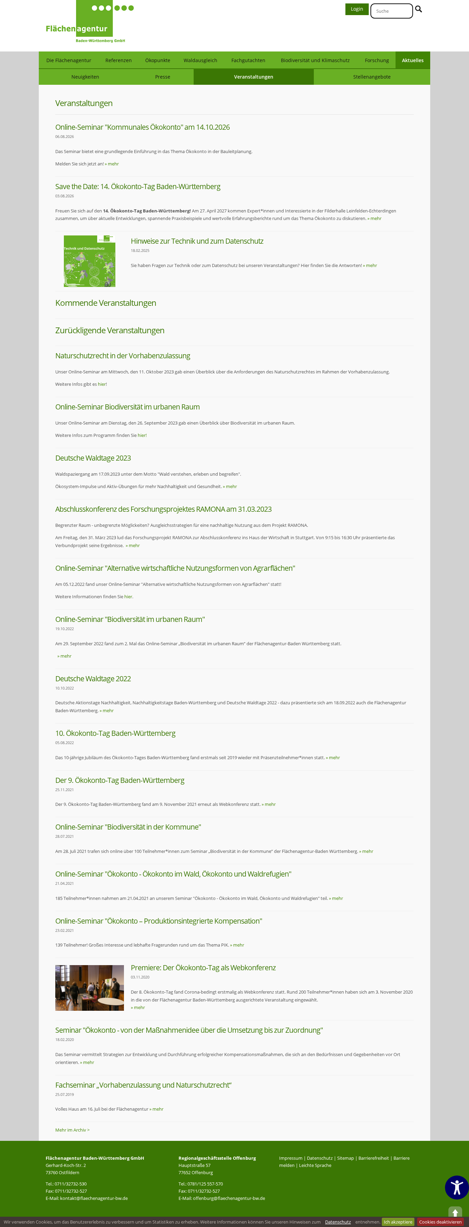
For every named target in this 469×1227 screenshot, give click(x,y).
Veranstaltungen (253, 76)
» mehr (112, 164)
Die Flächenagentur (68, 60)
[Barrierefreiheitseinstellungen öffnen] (457, 1188)
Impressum (290, 1158)
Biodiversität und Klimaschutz (315, 60)
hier (102, 384)
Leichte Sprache (315, 1165)
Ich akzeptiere (398, 1222)
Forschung (377, 60)
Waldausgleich (200, 60)
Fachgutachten (248, 60)
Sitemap (345, 1158)
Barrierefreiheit (373, 1158)
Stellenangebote (372, 76)
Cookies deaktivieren (440, 1222)
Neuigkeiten (85, 76)
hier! (142, 435)
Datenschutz (320, 1158)
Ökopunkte (157, 60)
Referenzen (118, 60)
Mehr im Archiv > (72, 1130)
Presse (162, 76)
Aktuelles (413, 60)
